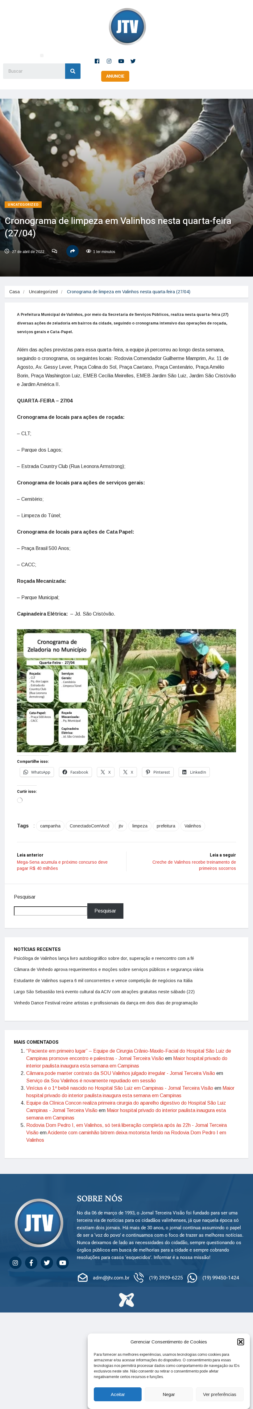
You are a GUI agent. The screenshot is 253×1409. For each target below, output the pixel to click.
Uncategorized (23, 204)
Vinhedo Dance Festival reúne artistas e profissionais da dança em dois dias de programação (106, 1002)
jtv (121, 825)
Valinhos (193, 825)
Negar (169, 1394)
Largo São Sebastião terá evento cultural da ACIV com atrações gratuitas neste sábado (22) (104, 991)
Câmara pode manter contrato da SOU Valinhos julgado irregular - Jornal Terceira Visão (120, 1073)
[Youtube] (121, 61)
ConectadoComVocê (90, 825)
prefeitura (166, 825)
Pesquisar (24, 897)
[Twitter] (133, 61)
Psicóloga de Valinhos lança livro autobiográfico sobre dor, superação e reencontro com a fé (104, 958)
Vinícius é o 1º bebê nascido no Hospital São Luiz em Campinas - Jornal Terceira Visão (119, 1088)
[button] (241, 1342)
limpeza (139, 825)
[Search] (73, 71)
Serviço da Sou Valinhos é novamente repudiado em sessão (91, 1080)
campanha (50, 825)
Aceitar (118, 1394)
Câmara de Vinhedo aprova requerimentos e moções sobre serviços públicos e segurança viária (108, 969)
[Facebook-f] (97, 61)
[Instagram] (109, 61)
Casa (14, 291)
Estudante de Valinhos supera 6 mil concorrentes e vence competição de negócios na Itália (103, 980)
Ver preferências (219, 1394)
